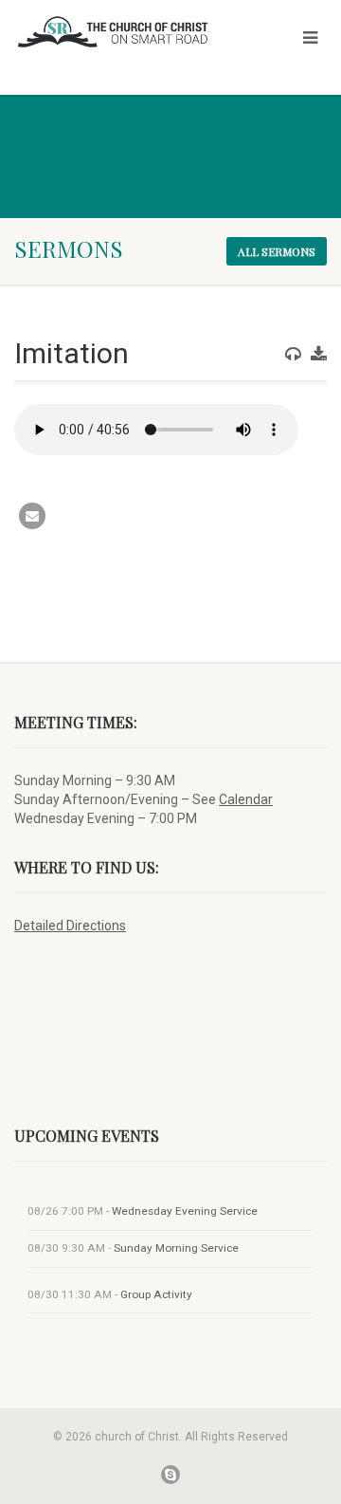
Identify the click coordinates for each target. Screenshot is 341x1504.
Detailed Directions (70, 925)
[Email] (32, 516)
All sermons (276, 251)
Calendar (246, 799)
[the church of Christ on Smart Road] (113, 31)
